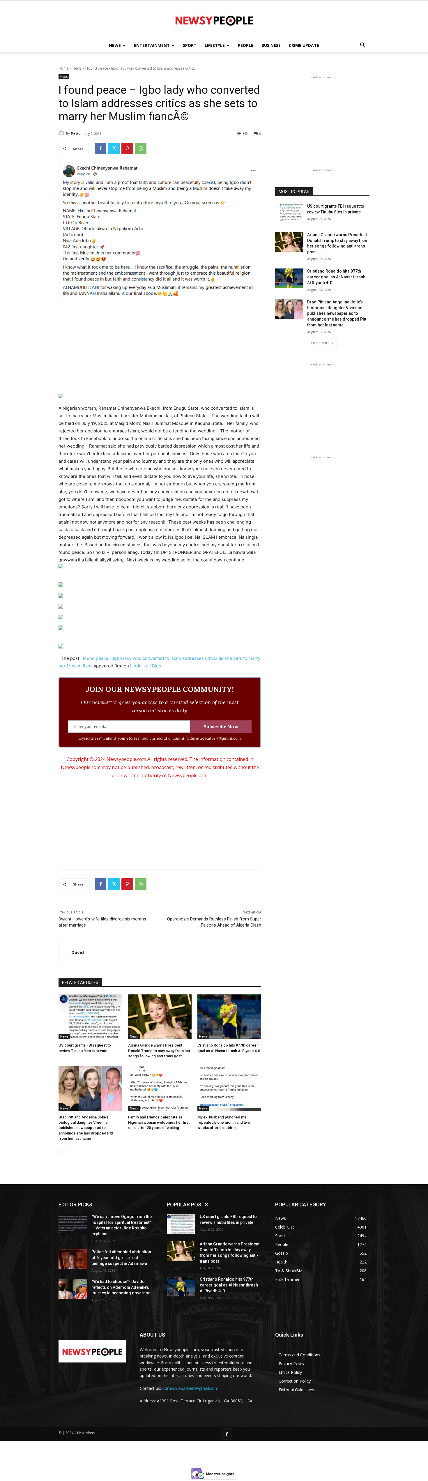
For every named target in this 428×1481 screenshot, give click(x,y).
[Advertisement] (160, 347)
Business (271, 45)
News (115, 45)
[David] (62, 133)
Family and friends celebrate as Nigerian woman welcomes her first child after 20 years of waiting (159, 1122)
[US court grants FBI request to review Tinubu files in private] (90, 1016)
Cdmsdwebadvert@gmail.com (190, 1388)
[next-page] (71, 1152)
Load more (320, 342)
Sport (190, 45)
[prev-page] (62, 1152)
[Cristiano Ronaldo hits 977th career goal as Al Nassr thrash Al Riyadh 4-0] (229, 1016)
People (245, 45)
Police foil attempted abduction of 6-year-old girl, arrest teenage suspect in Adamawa (121, 1258)
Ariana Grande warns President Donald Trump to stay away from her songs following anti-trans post (159, 1050)
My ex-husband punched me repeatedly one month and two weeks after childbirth (223, 1122)
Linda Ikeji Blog (145, 666)
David (76, 133)
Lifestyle (215, 45)
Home (64, 68)
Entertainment (152, 45)
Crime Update (304, 45)
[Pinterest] (127, 148)
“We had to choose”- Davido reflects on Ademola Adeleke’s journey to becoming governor (120, 1287)
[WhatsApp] (140, 148)
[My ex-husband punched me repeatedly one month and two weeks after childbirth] (229, 1088)
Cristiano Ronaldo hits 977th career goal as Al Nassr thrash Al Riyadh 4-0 (336, 277)
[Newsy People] (214, 19)
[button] (362, 46)
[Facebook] (100, 148)
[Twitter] (114, 148)
